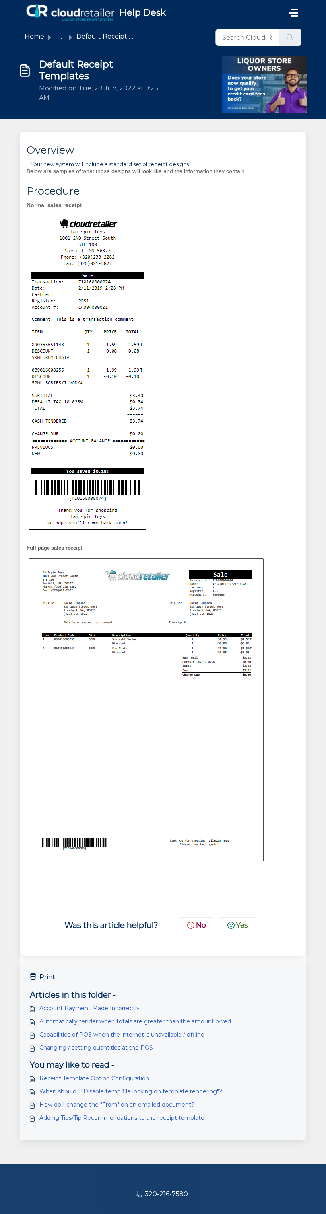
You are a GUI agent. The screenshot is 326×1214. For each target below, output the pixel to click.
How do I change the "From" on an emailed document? (116, 1104)
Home (34, 36)
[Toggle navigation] (293, 13)
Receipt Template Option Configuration (94, 1078)
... (60, 36)
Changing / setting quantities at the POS (96, 1047)
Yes (242, 925)
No (201, 925)
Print (47, 977)
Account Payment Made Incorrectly (89, 1008)
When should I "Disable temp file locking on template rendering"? (130, 1091)
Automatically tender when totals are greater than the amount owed (135, 1021)
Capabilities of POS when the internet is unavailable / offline (121, 1034)
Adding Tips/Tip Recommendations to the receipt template (121, 1117)
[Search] (290, 37)
